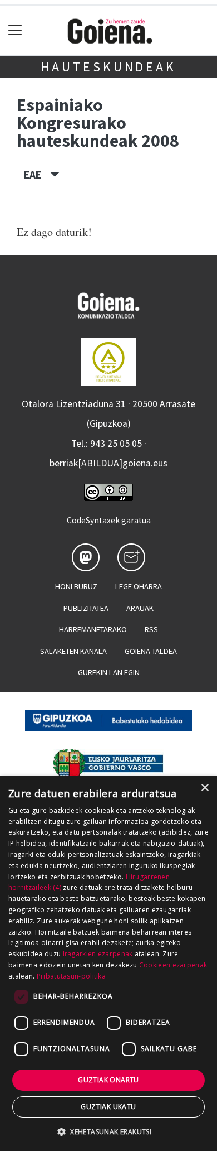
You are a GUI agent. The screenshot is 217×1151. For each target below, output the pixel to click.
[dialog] (108, 963)
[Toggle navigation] (15, 30)
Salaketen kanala (73, 651)
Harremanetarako (93, 629)
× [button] (204, 788)
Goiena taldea (151, 651)
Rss (151, 629)
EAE (37, 174)
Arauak (140, 608)
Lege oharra (138, 586)
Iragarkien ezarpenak (98, 954)
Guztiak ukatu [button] (108, 1106)
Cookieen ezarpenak (173, 965)
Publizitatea (85, 608)
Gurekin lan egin (109, 672)
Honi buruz (76, 586)
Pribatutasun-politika (71, 976)
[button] (108, 1131)
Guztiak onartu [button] (108, 1080)
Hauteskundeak (108, 66)
